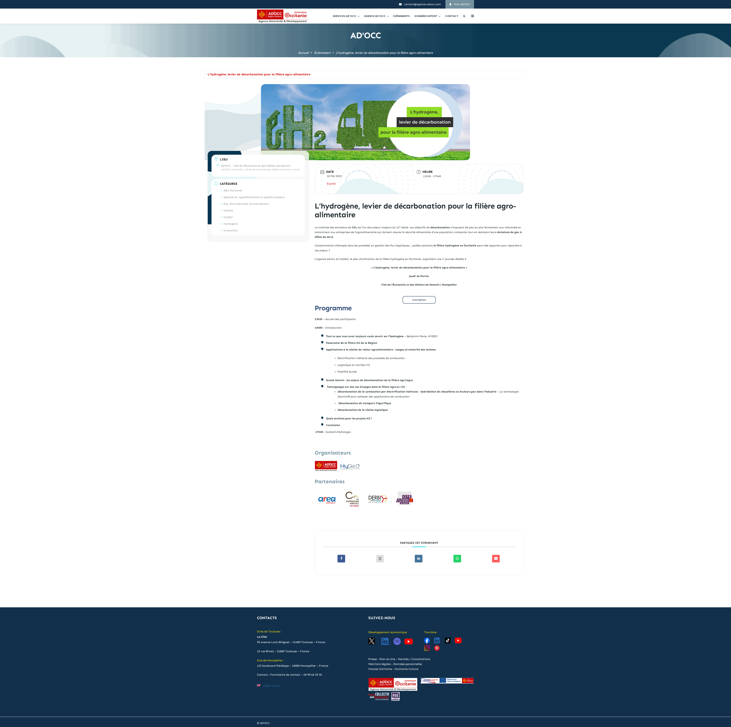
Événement (322, 53)
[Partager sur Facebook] (341, 558)
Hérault (228, 210)
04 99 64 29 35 (313, 674)
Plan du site (387, 659)
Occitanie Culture (406, 669)
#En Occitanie (232, 190)
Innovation (230, 230)
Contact (451, 16)
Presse (372, 659)
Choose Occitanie (380, 669)
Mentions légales (379, 664)
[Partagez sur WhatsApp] (457, 558)
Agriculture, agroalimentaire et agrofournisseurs (254, 197)
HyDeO (228, 217)
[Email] (496, 558)
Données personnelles (407, 664)
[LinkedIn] (418, 558)
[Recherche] (464, 16)
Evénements (401, 16)
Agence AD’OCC (375, 16)
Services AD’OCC (344, 16)
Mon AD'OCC (461, 4)
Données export (426, 16)
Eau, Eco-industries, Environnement (246, 203)
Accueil (303, 53)
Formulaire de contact (285, 674)
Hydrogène (230, 223)
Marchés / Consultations (414, 659)
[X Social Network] (380, 558)
